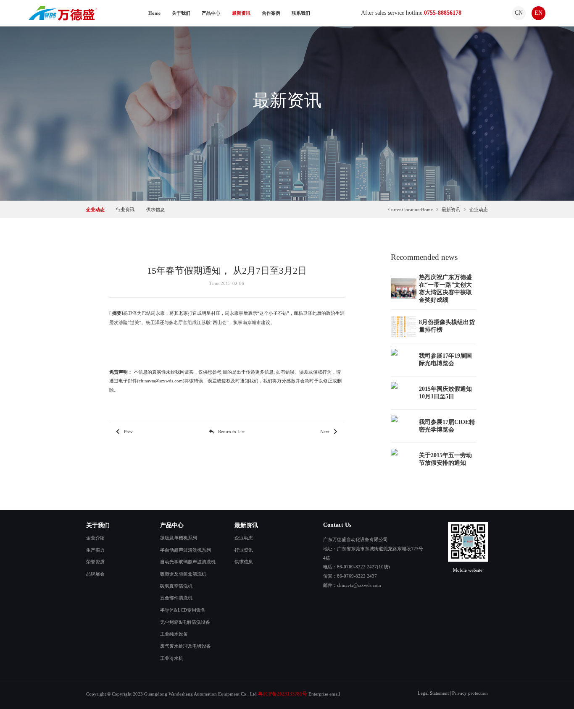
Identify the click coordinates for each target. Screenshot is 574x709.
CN (519, 13)
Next (324, 431)
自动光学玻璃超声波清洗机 (188, 561)
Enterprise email (324, 693)
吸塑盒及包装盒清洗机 (183, 573)
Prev (128, 431)
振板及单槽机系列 (178, 537)
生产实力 (95, 549)
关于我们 (181, 13)
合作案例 (271, 13)
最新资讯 (241, 13)
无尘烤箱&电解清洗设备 (185, 622)
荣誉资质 (95, 561)
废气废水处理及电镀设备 (185, 646)
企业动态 (95, 209)
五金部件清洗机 (176, 597)
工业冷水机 (171, 658)
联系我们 (301, 13)
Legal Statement (433, 693)
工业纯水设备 (174, 633)
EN (538, 13)
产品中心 (211, 13)
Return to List (231, 431)
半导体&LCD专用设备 (182, 609)
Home (154, 13)
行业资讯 (125, 209)
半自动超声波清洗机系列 (185, 549)
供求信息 (155, 209)
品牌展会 (95, 573)
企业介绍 (95, 537)
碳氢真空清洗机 (176, 586)
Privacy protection (470, 693)
